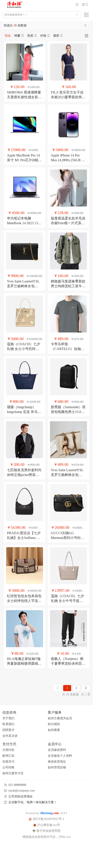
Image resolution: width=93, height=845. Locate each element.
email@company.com (21, 790)
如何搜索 (54, 730)
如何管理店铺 (57, 767)
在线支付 (8, 761)
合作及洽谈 (10, 735)
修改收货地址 (57, 761)
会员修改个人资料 (60, 755)
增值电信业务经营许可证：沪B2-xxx (46, 837)
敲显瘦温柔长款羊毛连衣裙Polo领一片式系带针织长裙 (68, 223)
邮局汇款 (8, 755)
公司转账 (8, 767)
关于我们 (8, 718)
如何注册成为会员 (60, 718)
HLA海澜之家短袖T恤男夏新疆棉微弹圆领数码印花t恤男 (24, 663)
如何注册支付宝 (13, 773)
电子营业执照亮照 (48, 830)
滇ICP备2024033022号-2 (48, 819)
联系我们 (8, 724)
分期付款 (8, 749)
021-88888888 (17, 785)
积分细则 (54, 724)
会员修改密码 (57, 749)
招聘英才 (8, 730)
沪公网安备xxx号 (48, 825)
